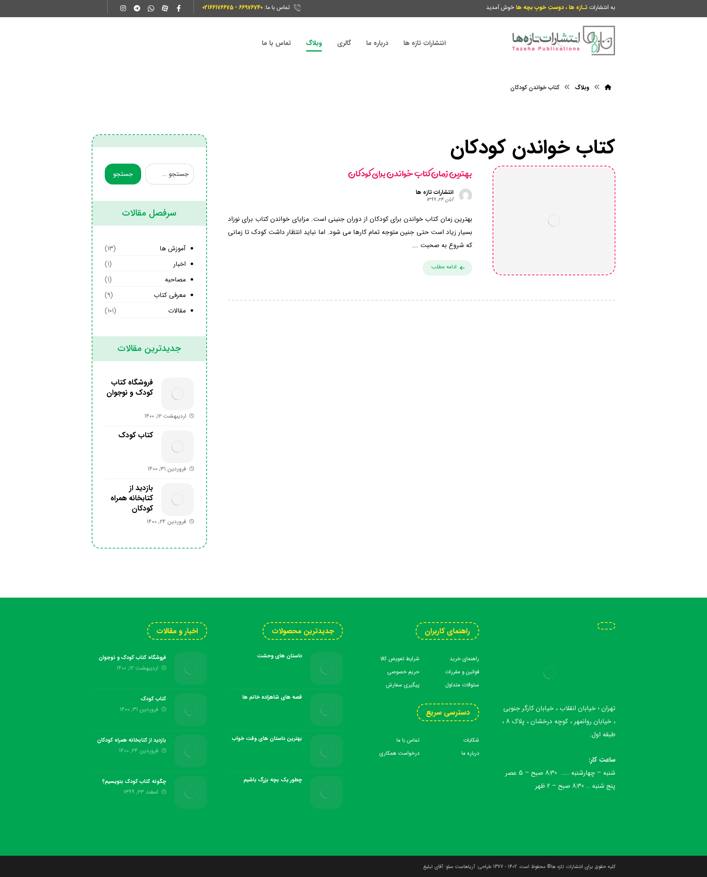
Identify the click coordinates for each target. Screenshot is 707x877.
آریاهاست (465, 866)
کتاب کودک (135, 435)
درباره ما (470, 753)
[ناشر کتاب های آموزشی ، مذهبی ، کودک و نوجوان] (563, 40)
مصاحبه (175, 279)
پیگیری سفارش (402, 685)
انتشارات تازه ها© (564, 866)
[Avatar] (465, 195)
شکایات (471, 740)
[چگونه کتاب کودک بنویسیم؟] (190, 792)
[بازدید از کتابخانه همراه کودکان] (177, 499)
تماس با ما (407, 740)
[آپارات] (164, 8)
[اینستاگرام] (123, 8)
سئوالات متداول (462, 685)
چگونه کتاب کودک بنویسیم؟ (134, 781)
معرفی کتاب (170, 295)
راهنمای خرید (464, 658)
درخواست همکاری (399, 753)
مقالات (177, 311)
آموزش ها (173, 248)
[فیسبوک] (178, 8)
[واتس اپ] (151, 8)
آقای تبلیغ (433, 866)
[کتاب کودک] (177, 446)
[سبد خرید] (95, 7)
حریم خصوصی (403, 672)
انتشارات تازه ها (434, 192)
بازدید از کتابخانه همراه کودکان (131, 498)
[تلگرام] (137, 8)
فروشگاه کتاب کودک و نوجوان (129, 387)
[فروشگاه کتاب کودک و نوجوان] (177, 394)
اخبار (179, 264)
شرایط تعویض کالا (399, 658)
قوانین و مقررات (462, 672)
